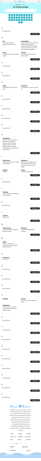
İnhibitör (5, 170)
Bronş (4, 52)
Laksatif (5, 215)
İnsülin (23, 170)
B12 (4, 41)
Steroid (23, 298)
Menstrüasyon (7, 228)
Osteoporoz (6, 257)
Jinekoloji (5, 192)
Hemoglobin (6, 138)
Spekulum (5, 298)
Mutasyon (24, 228)
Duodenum (24, 86)
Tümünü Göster (35, 59)
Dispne (5, 86)
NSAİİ (4, 242)
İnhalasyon (24, 160)
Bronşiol (23, 52)
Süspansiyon (6, 305)
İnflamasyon (6, 160)
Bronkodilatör (25, 41)
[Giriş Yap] (38, 1)
